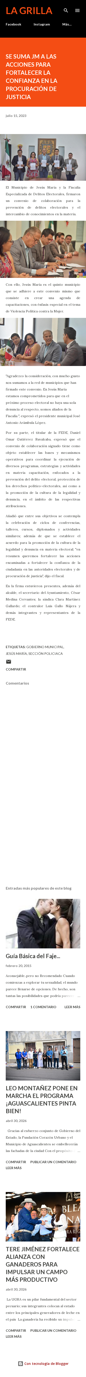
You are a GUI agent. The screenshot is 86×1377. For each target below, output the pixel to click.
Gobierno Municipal (45, 647)
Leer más (72, 1007)
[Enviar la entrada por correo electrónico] (8, 663)
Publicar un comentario (53, 1162)
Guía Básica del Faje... (33, 955)
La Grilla (29, 10)
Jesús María (16, 653)
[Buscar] (66, 8)
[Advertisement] (43, 841)
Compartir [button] (16, 669)
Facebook (13, 24)
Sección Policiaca (45, 653)
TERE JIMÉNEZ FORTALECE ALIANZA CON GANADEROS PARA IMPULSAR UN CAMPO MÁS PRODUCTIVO (43, 1264)
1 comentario (43, 1007)
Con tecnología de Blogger (46, 1363)
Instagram (42, 24)
